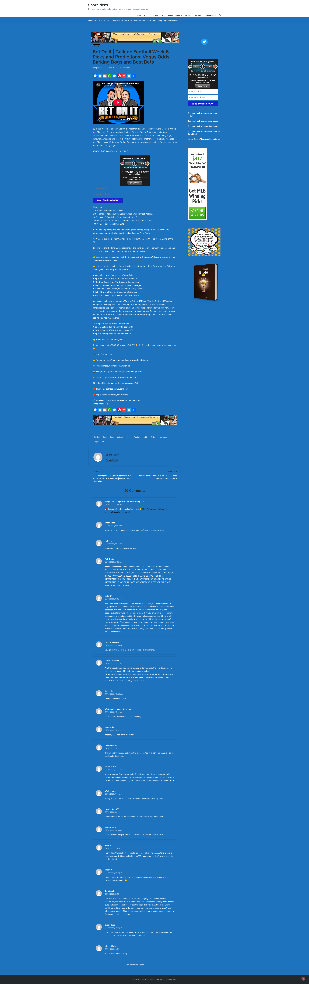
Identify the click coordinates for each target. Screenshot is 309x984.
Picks (153, 437)
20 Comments (124, 68)
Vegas (96, 442)
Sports (96, 46)
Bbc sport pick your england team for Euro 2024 (204, 132)
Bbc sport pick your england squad (203, 121)
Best (105, 437)
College (120, 437)
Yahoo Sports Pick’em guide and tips (204, 139)
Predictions (163, 437)
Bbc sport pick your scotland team (203, 126)
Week (104, 442)
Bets (112, 437)
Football (137, 437)
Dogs (128, 437)
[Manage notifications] (303, 979)
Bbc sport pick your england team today (202, 114)
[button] (111, 460)
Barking (97, 437)
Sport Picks (98, 5)
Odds (145, 437)
